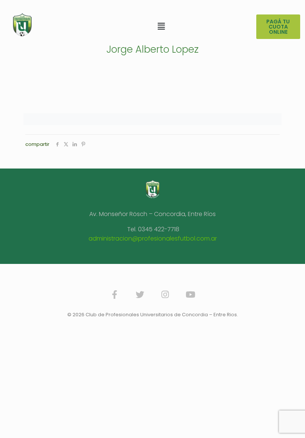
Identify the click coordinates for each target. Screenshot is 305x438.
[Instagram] (165, 294)
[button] (161, 26)
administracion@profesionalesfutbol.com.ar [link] (153, 238)
